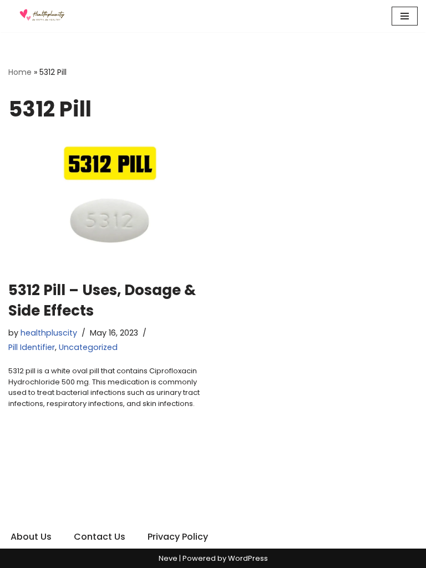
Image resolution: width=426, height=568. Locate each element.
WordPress (248, 558)
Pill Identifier (31, 347)
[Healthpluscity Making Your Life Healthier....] (41, 16)
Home (20, 72)
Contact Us (99, 536)
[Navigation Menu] (405, 16)
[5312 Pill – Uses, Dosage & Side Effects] (106, 203)
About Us (31, 536)
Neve (168, 558)
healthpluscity (49, 332)
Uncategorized (88, 347)
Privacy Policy (178, 536)
